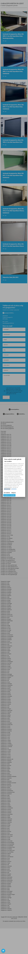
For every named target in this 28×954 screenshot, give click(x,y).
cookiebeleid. (14, 489)
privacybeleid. (7, 489)
